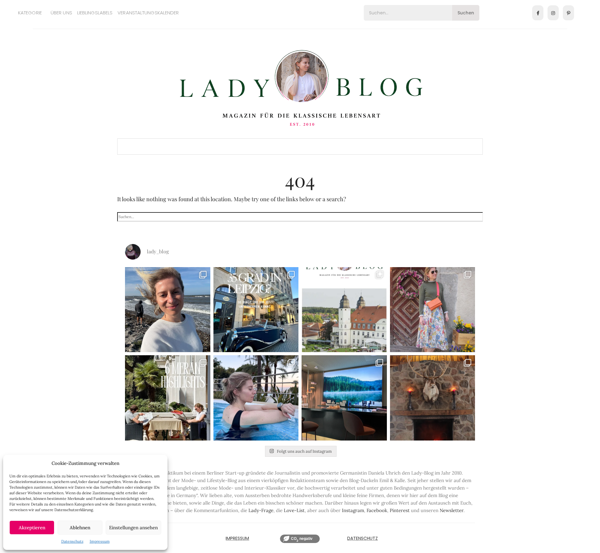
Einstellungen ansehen (133, 528)
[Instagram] (553, 12)
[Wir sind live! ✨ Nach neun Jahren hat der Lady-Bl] (344, 309)
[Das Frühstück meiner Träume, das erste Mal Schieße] (432, 398)
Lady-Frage (260, 510)
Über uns (61, 12)
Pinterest (400, 510)
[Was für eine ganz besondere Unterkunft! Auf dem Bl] (432, 309)
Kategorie (30, 12)
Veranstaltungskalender (148, 12)
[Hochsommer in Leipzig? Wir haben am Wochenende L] (256, 309)
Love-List (294, 510)
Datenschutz (72, 541)
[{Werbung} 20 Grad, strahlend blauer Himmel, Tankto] (256, 398)
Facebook (377, 510)
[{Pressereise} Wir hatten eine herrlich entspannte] (167, 309)
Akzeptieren (32, 528)
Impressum (100, 541)
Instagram (353, 510)
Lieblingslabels (95, 12)
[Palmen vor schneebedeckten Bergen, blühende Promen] (167, 398)
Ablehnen (80, 528)
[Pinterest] (568, 12)
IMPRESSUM (237, 538)
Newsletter (451, 510)
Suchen (466, 13)
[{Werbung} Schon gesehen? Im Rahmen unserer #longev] (344, 398)
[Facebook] (537, 12)
